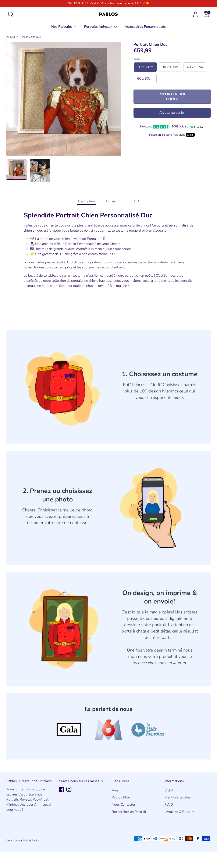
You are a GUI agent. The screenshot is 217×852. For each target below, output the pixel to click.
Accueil (10, 37)
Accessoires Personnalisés (145, 26)
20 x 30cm (145, 67)
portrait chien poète (139, 275)
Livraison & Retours (179, 811)
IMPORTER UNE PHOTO (172, 97)
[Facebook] (61, 789)
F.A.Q (135, 201)
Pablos (36, 840)
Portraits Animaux (98, 26)
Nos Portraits (62, 26)
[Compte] (195, 14)
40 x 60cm (195, 67)
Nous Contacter (123, 804)
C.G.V (168, 790)
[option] (63, 100)
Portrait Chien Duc (30, 37)
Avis (115, 790)
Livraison (113, 201)
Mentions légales (177, 797)
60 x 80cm (145, 78)
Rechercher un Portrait (129, 811)
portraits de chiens (84, 280)
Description (86, 201)
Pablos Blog (121, 797)
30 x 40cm (170, 67)
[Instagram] (68, 789)
